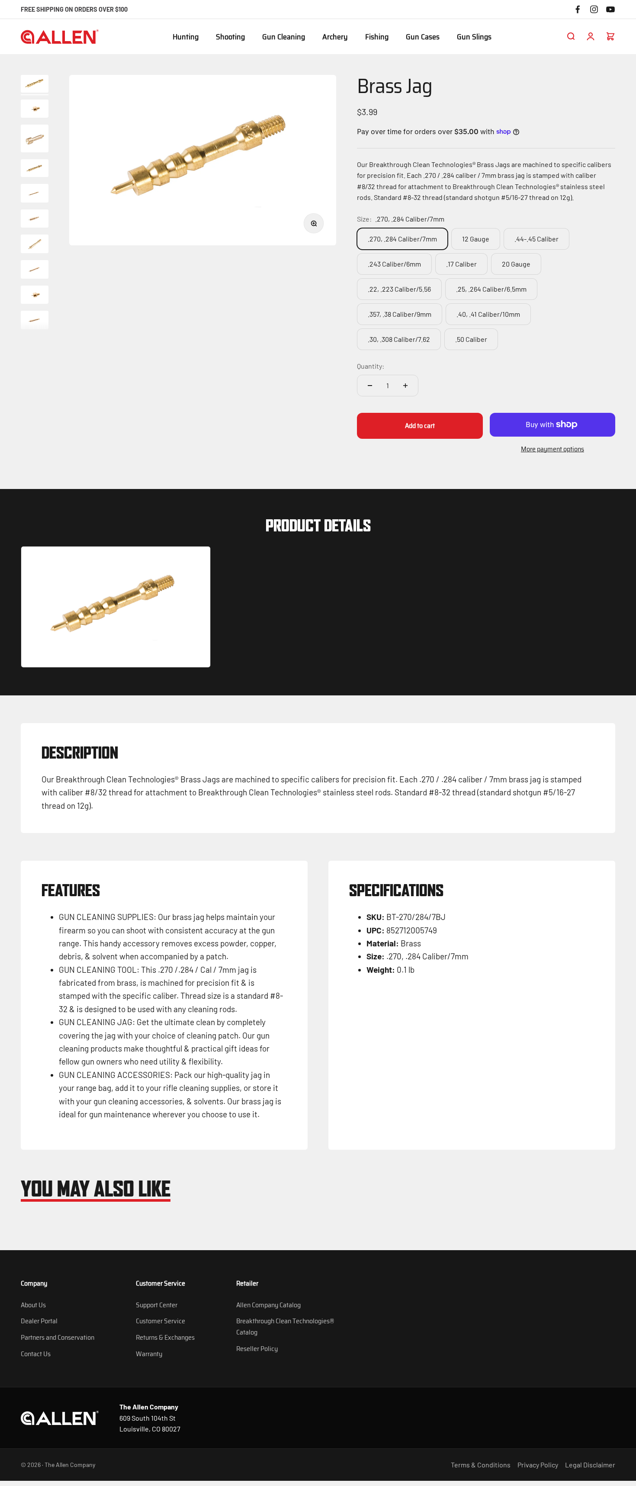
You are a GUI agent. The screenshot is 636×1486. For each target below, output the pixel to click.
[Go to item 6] (34, 220)
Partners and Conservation (57, 1337)
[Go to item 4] (34, 169)
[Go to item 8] (34, 270)
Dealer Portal (39, 1321)
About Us (33, 1304)
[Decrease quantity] (369, 385)
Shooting (230, 37)
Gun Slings (474, 37)
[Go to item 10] (34, 321)
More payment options (552, 449)
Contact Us (36, 1353)
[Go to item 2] (34, 110)
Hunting (186, 37)
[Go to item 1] (34, 85)
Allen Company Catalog (268, 1304)
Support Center (156, 1304)
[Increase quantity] (405, 385)
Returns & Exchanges (165, 1337)
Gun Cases (423, 37)
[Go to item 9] (34, 296)
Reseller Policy (257, 1348)
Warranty (149, 1353)
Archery (335, 37)
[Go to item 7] (34, 245)
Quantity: (370, 366)
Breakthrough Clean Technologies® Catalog (285, 1327)
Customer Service (160, 1321)
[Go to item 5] (34, 194)
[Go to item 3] (34, 140)
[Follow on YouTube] (610, 9)
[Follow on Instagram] (594, 9)
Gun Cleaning (283, 37)
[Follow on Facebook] (577, 9)
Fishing (377, 37)
